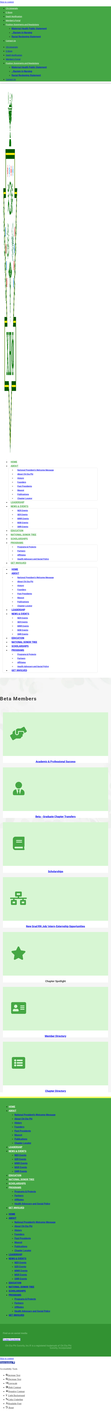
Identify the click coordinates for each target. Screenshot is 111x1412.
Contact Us (11, 41)
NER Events (22, 510)
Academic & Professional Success (55, 761)
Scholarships (20, 646)
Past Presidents (24, 486)
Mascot (20, 490)
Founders (21, 482)
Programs (17, 542)
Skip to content (7, 2)
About (14, 466)
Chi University (12, 8)
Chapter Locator (24, 606)
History (20, 478)
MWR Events (23, 518)
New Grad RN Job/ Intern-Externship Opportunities (55, 926)
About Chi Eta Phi (25, 474)
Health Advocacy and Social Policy (33, 559)
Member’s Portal (13, 20)
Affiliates (21, 555)
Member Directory (55, 1036)
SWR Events (22, 634)
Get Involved (18, 563)
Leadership (18, 609)
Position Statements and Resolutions (22, 24)
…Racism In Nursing (22, 32)
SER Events (22, 514)
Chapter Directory (55, 1090)
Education (18, 638)
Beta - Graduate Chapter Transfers (55, 816)
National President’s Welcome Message (35, 470)
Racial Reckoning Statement (26, 36)
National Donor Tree (24, 642)
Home (15, 569)
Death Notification (14, 16)
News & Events (19, 506)
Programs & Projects (26, 547)
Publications (23, 494)
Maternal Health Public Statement (29, 28)
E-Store (9, 12)
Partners (21, 551)
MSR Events (22, 522)
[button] (7, 1362)
